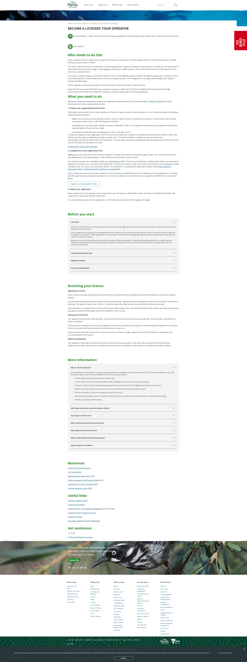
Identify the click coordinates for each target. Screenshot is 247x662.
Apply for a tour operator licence (84, 184)
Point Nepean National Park (118, 626)
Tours (92, 613)
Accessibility (79, 640)
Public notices (164, 634)
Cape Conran (118, 597)
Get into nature (81, 23)
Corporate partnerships (141, 610)
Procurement (164, 628)
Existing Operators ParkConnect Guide (83, 480)
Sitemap (136, 640)
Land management (166, 607)
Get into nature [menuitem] (133, 5)
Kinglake (116, 614)
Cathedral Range (119, 600)
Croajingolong (118, 603)
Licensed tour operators (98, 23)
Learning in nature (143, 614)
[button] (175, 4)
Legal (124, 640)
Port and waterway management (166, 624)
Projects (163, 631)
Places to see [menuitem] (88, 5)
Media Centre (164, 618)
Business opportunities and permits (143, 601)
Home (70, 23)
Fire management (166, 595)
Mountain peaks (72, 594)
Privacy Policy (214, 653)
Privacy (70, 564)
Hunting (93, 602)
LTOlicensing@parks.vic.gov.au (80, 537)
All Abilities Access (143, 586)
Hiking (92, 599)
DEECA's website (156, 101)
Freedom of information (113, 640)
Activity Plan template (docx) (79, 468)
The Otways (117, 611)
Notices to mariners (166, 620)
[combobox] (167, 4)
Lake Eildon (117, 617)
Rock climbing (94, 611)
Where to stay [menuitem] (117, 5)
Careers (139, 606)
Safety (139, 619)
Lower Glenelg (118, 620)
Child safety (164, 589)
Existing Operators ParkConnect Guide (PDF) (102, 169)
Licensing (114, 23)
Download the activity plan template (82, 146)
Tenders (139, 622)
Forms (162, 610)
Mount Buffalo (118, 622)
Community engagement (141, 590)
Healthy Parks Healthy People (165, 598)
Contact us (163, 592)
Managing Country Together (166, 614)
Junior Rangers (95, 605)
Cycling (92, 597)
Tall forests (70, 599)
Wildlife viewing (95, 616)
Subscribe (74, 560)
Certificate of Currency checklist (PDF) (83, 484)
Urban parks (71, 602)
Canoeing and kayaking (94, 593)
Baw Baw (117, 589)
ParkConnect (114, 161)
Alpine (116, 586)
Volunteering (141, 628)
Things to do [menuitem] (102, 5)
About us (163, 586)
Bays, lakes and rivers (72, 587)
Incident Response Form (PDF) (80, 488)
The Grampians (119, 608)
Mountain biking (95, 608)
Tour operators (142, 625)
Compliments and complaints (94, 640)
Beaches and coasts (73, 591)
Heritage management (164, 603)
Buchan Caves (118, 592)
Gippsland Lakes (119, 606)
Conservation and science (142, 595)
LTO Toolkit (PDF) (74, 472)
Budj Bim (117, 595)
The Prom (117, 630)
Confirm (123, 658)
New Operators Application (79, 476)
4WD (91, 586)
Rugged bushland (73, 597)
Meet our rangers (142, 616)
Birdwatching (94, 589)
